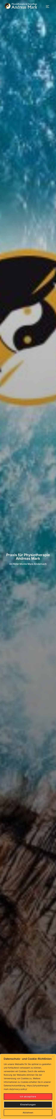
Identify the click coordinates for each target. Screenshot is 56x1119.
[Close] (53, 1056)
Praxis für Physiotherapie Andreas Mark (28, 556)
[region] (28, 1086)
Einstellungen (28, 1104)
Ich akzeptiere (28, 1096)
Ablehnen (28, 1112)
